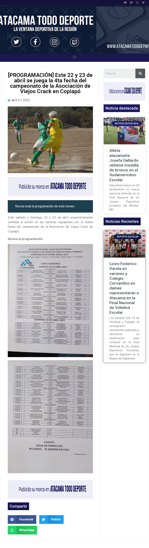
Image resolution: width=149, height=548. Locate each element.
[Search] (140, 73)
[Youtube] (125, 2)
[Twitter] (143, 2)
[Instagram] (137, 2)
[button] (74, 57)
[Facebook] (131, 2)
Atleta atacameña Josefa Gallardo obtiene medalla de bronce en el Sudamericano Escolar (124, 165)
